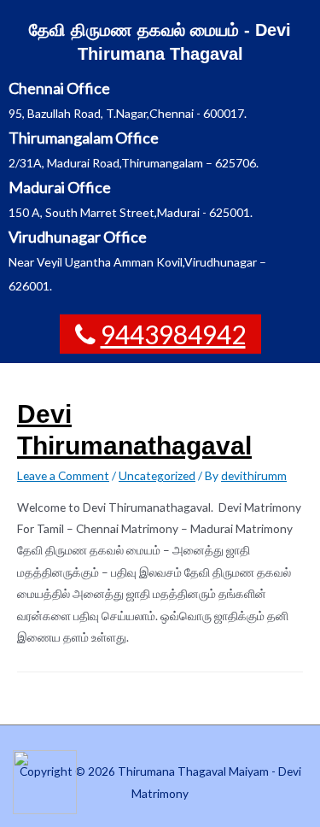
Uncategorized (157, 475)
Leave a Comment (63, 475)
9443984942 (173, 334)
